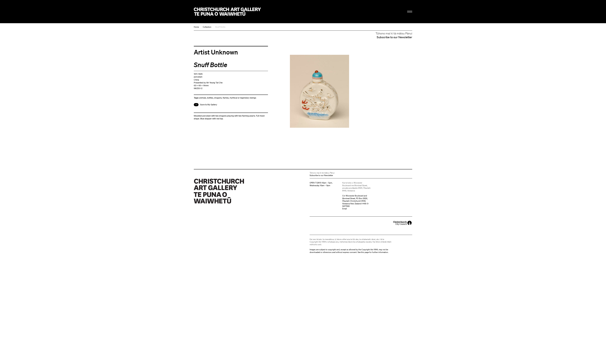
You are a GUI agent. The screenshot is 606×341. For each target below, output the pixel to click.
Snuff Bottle (220, 27)
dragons (218, 97)
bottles (210, 97)
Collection (207, 27)
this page (365, 252)
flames (226, 97)
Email (344, 208)
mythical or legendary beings (243, 97)
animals (202, 97)
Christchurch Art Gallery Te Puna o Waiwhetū (227, 11)
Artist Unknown (216, 52)
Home (196, 27)
